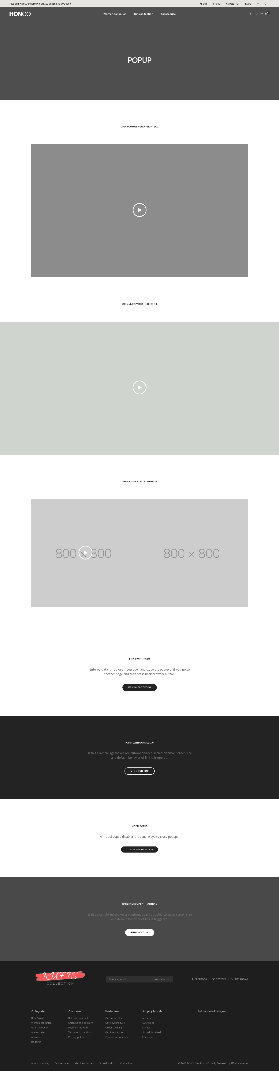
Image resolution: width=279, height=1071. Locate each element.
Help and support (78, 1018)
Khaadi (146, 1027)
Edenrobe (148, 1037)
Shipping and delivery (80, 1022)
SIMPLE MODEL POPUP (141, 849)
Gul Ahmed (148, 1022)
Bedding (36, 1041)
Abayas (35, 1037)
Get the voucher (114, 1032)
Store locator (106, 1063)
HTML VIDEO (137, 932)
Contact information (116, 1037)
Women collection (41, 1022)
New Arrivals (38, 1018)
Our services (62, 1063)
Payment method (78, 1027)
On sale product (114, 1018)
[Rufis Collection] (20, 14)
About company (40, 1063)
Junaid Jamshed (151, 1032)
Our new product (115, 1022)
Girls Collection (39, 1027)
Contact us (126, 1063)
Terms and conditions (80, 1032)
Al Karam (147, 1018)
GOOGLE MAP (141, 771)
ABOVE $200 (64, 3)
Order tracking (113, 1027)
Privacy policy (76, 1037)
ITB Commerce (239, 1063)
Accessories (38, 1032)
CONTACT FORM (141, 687)
